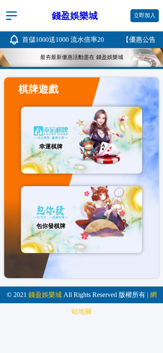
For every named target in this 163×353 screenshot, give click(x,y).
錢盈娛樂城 (45, 294)
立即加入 (144, 15)
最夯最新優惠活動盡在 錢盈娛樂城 (81, 57)
